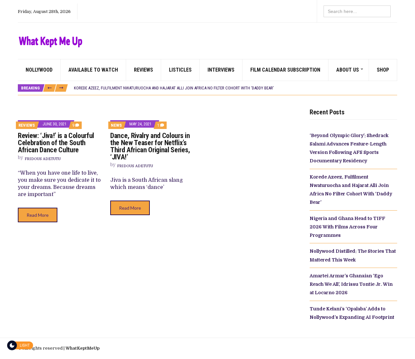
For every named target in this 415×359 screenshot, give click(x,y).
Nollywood (39, 70)
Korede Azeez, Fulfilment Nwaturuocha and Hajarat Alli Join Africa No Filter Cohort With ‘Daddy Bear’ (174, 88)
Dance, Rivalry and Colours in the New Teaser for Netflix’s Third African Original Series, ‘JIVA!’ (150, 146)
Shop (383, 70)
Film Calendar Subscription (285, 70)
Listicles (180, 70)
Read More (38, 215)
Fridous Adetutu (43, 159)
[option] (235, 88)
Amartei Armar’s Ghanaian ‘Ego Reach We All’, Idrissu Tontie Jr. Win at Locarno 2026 (351, 284)
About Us (347, 70)
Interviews (221, 70)
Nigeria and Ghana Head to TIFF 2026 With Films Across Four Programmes (347, 227)
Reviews (143, 70)
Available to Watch (93, 70)
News (116, 125)
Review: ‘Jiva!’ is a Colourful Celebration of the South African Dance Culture (56, 143)
